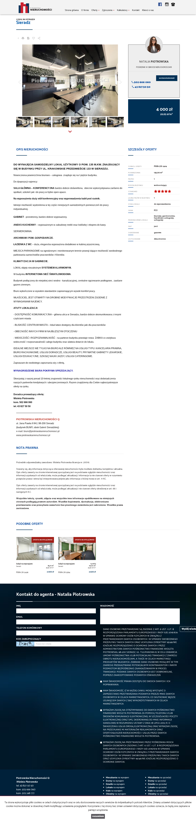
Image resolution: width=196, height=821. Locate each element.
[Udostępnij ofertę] (39, 38)
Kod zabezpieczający (28, 639)
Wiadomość (107, 606)
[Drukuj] (23, 38)
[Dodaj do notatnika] (33, 38)
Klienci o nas (148, 10)
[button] (24, 80)
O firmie (85, 10)
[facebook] (161, 4)
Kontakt (135, 10)
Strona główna (72, 10)
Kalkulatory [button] (122, 10)
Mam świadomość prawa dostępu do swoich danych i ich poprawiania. (136, 683)
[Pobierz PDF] (28, 38)
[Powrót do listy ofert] (18, 38)
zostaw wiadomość (166, 78)
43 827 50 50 (142, 87)
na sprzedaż (159, 778)
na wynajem (117, 778)
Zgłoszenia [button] (107, 10)
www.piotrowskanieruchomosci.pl (33, 435)
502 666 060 (142, 82)
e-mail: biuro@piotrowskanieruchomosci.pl (38, 431)
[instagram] (167, 4)
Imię (18, 606)
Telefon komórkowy (29, 628)
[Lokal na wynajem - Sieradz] (35, 556)
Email (19, 617)
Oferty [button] (94, 10)
